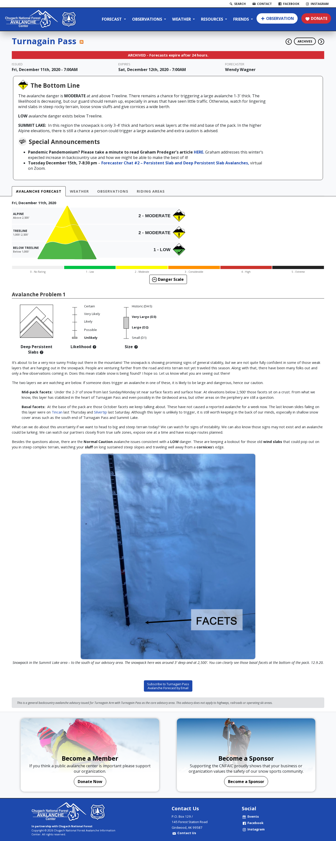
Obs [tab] (112, 191)
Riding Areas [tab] (151, 191)
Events (253, 816)
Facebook (255, 823)
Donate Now (90, 781)
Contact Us (186, 833)
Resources (212, 19)
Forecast (112, 19)
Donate (319, 18)
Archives (305, 41)
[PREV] (287, 39)
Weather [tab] (79, 191)
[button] (41, 352)
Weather (182, 19)
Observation (280, 18)
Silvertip (100, 412)
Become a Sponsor (246, 781)
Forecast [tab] (38, 191)
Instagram (256, 829)
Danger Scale (170, 279)
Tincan (56, 412)
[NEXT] (321, 39)
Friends (241, 19)
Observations (147, 19)
